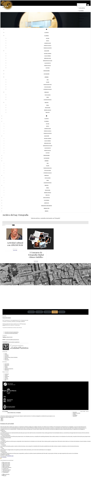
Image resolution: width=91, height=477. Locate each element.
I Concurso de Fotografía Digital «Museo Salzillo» (36, 254)
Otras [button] (1, 447)
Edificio (47, 40)
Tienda (47, 97)
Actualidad (46, 73)
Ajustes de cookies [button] (4, 417)
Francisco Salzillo (47, 45)
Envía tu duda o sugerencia (13, 342)
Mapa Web (75, 416)
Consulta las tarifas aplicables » (11, 333)
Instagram (7, 376)
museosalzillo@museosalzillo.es (12, 339)
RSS (5, 380)
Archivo (46, 102)
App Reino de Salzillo (48, 89)
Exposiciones (47, 70)
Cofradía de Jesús (47, 43)
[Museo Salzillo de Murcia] (8, 9)
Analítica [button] (2, 438)
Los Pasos (48, 67)
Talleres (47, 82)
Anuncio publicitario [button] (4, 434)
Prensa (47, 105)
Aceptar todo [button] (11, 417)
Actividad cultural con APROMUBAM (15, 243)
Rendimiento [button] (3, 451)
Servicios (46, 92)
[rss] (6, 411)
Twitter (6, 375)
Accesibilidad (75, 415)
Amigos (80, 21)
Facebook (7, 374)
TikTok (6, 377)
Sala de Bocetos (48, 63)
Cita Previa (81, 10)
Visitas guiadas (48, 94)
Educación (7, 359)
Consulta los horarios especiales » (12, 332)
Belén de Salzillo (47, 65)
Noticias (6, 358)
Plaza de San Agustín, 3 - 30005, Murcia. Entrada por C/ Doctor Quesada (46, 277)
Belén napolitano (47, 58)
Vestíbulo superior (47, 53)
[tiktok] (5, 411)
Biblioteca (48, 112)
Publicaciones (47, 107)
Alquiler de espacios (47, 99)
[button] (0, 458)
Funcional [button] (2, 443)
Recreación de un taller (47, 60)
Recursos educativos (48, 84)
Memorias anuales (47, 192)
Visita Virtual (46, 197)
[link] (55, 311)
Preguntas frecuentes (83, 15)
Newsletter (81, 18)
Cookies (74, 414)
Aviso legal (75, 412)
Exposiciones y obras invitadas (11, 357)
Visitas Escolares (47, 170)
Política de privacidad (76, 413)
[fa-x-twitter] (3, 411)
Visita (6, 353)
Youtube (6, 378)
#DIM (48, 79)
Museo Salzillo (46, 274)
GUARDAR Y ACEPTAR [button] (4, 454)
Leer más (15, 250)
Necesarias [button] (2, 430)
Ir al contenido (3, 457)
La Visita (47, 32)
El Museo (46, 35)
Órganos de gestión (47, 47)
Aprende (47, 77)
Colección (46, 50)
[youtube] (7, 411)
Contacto (81, 13)
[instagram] (4, 411)
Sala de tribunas (47, 55)
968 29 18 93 (9, 337)
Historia (47, 38)
